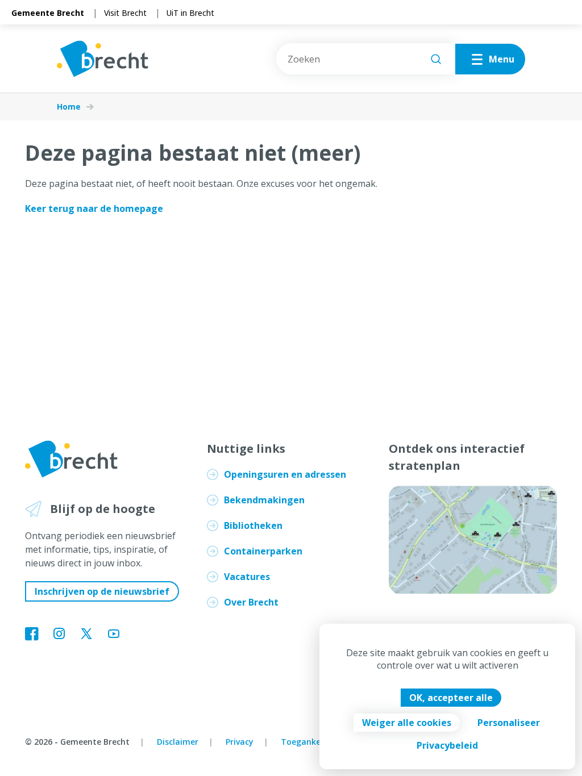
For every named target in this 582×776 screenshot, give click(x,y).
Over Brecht (251, 602)
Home (69, 107)
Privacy (239, 741)
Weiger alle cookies (406, 722)
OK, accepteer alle (451, 697)
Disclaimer (177, 741)
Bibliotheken (253, 525)
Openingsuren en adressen (285, 474)
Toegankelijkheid (315, 741)
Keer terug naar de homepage (94, 208)
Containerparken (263, 551)
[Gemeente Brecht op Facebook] (32, 634)
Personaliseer (508, 722)
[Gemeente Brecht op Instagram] (59, 634)
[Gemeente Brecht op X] (86, 634)
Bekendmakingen (264, 500)
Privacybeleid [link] (447, 745)
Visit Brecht (125, 12)
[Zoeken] (436, 59)
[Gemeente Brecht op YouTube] (113, 634)
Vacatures (247, 576)
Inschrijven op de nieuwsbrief (102, 591)
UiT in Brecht (190, 12)
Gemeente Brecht (47, 12)
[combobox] (365, 58)
